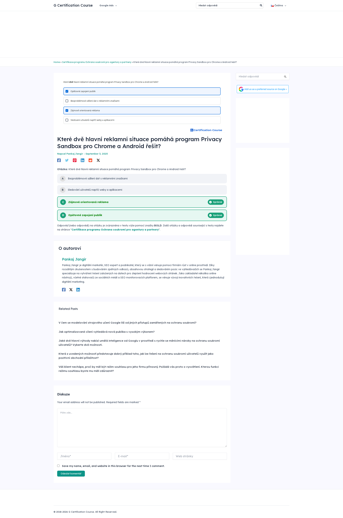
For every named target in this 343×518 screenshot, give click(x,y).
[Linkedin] (82, 160)
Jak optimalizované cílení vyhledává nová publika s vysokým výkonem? (107, 331)
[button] (115, 5)
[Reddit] (90, 160)
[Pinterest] (74, 160)
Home (57, 62)
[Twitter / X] (98, 160)
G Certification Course (73, 5)
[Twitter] (67, 160)
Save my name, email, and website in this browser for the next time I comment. (113, 466)
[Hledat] (261, 5)
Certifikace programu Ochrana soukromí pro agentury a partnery (96, 62)
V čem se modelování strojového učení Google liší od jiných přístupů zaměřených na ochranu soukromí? (127, 322)
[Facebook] (59, 160)
